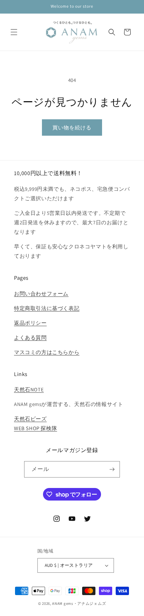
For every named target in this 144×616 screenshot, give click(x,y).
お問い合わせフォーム (41, 293)
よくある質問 (30, 337)
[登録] (112, 469)
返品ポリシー (30, 323)
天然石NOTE (29, 389)
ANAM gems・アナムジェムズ (79, 603)
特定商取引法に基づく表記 (46, 308)
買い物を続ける (72, 127)
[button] (14, 32)
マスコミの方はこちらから (46, 352)
